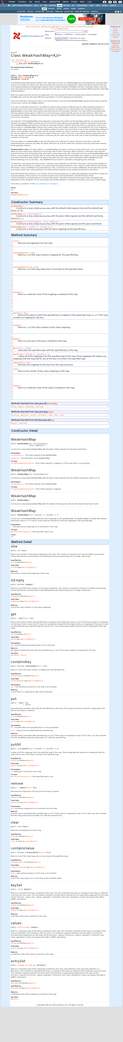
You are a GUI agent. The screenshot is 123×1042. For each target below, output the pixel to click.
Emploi (65, 2)
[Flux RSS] (116, 12)
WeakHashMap (16, 206)
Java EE (64, 27)
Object (27, 253)
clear (15, 241)
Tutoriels (22, 2)
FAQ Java (30, 11)
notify (33, 415)
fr (114, 29)
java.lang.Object (18, 60)
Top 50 (40, 27)
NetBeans (81, 8)
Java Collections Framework (46, 184)
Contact (89, 27)
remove (16, 363)
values (16, 386)
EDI (73, 5)
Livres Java (49, 11)
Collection (11, 385)
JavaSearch (94, 11)
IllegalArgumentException (22, 463)
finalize (15, 415)
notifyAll (42, 415)
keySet (16, 339)
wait (51, 415)
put (14, 348)
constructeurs (81, 34)
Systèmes (113, 5)
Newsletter (54, 2)
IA (41, 5)
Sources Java (69, 11)
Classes (116, 45)
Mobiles (105, 5)
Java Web (51, 8)
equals (21, 407)
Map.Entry (11, 293)
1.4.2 (54, 29)
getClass (25, 415)
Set (11, 280)
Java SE (54, 27)
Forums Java (21, 11)
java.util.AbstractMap (25, 62)
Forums (11, 2)
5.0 (60, 29)
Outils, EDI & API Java (82, 11)
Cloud (36, 5)
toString (39, 407)
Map (12, 69)
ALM (45, 5)
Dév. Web (66, 5)
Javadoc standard (77, 27)
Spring (59, 8)
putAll (16, 354)
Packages (115, 51)
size (15, 369)
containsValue (19, 267)
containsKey (18, 253)
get (14, 313)
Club (89, 2)
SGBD (91, 5)
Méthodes (115, 47)
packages (93, 34)
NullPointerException (20, 532)
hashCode (29, 407)
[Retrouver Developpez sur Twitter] (118, 12)
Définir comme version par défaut (115, 34)
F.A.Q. (47, 27)
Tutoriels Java (39, 11)
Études (74, 2)
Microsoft (52, 5)
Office (98, 5)
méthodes (69, 34)
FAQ (30, 2)
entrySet (17, 292)
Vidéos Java (59, 11)
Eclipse (73, 8)
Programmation (82, 5)
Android (66, 8)
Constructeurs (115, 49)
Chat (44, 2)
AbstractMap (23, 77)
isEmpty (16, 325)
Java (59, 5)
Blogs (37, 2)
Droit (82, 2)
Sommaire (31, 27)
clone (13, 407)
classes (59, 34)
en (116, 29)
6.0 (65, 29)
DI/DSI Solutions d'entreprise (22, 5)
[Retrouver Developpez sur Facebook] (121, 12)
